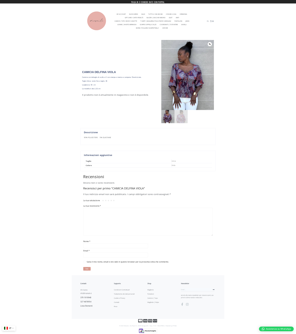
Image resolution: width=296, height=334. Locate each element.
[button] (276, 329)
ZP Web (174, 326)
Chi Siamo (84, 290)
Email (86, 250)
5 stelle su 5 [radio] (113, 200)
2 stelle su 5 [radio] (105, 200)
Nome (86, 241)
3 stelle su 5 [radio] (107, 200)
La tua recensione (92, 206)
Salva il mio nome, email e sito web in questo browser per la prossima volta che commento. (128, 262)
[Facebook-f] (182, 304)
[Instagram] (187, 304)
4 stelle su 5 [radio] (110, 200)
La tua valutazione (91, 200)
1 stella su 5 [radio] (102, 200)
